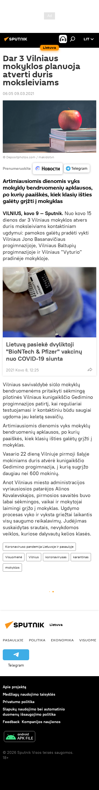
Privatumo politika (18, 701)
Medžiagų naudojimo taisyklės (29, 694)
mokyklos (12, 567)
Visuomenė (13, 557)
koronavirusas (56, 557)
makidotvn (46, 157)
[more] (89, 369)
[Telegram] (77, 168)
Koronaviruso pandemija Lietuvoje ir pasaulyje (39, 546)
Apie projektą (14, 686)
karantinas (81, 557)
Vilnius (34, 557)
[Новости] (48, 168)
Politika (37, 639)
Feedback (11, 721)
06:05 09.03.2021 (18, 93)
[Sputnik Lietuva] (16, 41)
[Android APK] (19, 737)
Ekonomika (62, 639)
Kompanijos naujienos (41, 721)
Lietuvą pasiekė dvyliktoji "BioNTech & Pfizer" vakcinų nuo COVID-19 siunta (44, 351)
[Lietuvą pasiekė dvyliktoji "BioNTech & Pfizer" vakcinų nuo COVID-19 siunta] (49, 302)
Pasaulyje (13, 639)
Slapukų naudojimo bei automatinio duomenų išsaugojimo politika (34, 712)
